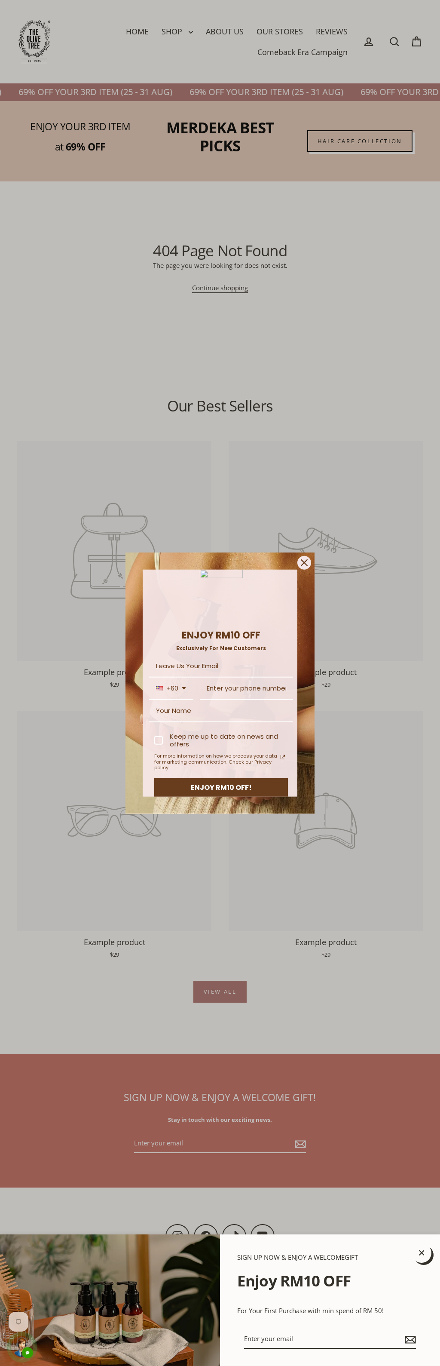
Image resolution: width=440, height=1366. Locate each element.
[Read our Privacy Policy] (283, 757)
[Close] (304, 562)
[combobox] (171, 689)
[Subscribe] (409, 1339)
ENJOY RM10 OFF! (221, 787)
